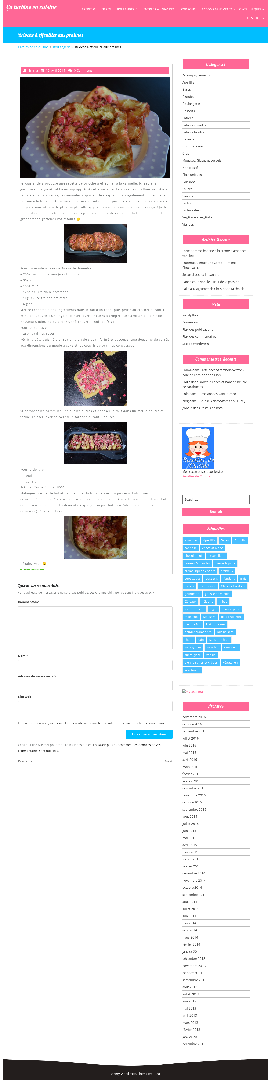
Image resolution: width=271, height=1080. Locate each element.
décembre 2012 (193, 1044)
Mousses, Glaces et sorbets (201, 160)
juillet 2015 (190, 823)
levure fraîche (194, 609)
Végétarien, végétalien (198, 217)
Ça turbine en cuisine (31, 7)
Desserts (254, 18)
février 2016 (191, 774)
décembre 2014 (193, 873)
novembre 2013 (194, 966)
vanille (211, 655)
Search (216, 511)
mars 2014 (190, 937)
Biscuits (188, 96)
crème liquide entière (200, 571)
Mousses (209, 617)
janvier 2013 (191, 1037)
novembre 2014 (194, 880)
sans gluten (193, 647)
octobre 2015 (192, 802)
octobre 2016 (192, 724)
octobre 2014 (192, 887)
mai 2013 (189, 1008)
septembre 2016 (194, 731)
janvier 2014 (191, 951)
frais (243, 578)
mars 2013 (190, 1022)
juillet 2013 (190, 994)
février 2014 (191, 944)
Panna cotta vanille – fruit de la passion (210, 282)
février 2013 (191, 1029)
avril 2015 (189, 845)
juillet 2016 (190, 738)
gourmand (192, 594)
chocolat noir (194, 556)
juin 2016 (189, 745)
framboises (208, 586)
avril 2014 (189, 930)
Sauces (187, 189)
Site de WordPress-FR (197, 343)
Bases (106, 9)
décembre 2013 (193, 958)
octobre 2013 (192, 973)
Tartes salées (191, 210)
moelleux (191, 617)
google (187, 408)
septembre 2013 (194, 980)
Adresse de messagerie (37, 676)
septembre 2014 (194, 895)
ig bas (223, 601)
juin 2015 (189, 830)
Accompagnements (217, 9)
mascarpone (231, 609)
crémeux (227, 571)
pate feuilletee (231, 617)
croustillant (217, 556)
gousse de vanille (217, 594)
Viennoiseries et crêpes (201, 662)
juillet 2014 (190, 909)
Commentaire (28, 602)
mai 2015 (189, 838)
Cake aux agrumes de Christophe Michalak (213, 289)
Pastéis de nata (212, 408)
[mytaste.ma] (192, 691)
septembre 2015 (194, 809)
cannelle (191, 548)
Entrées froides (193, 132)
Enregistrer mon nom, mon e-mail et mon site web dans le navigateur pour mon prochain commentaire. (92, 723)
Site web (24, 697)
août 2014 (189, 902)
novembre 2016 (194, 717)
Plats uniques (250, 9)
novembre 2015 (194, 795)
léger (213, 609)
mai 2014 (189, 923)
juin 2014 (189, 916)
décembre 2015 (193, 788)
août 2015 (189, 816)
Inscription (190, 315)
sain (201, 640)
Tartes (186, 203)
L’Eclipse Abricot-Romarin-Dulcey (221, 401)
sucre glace (193, 655)
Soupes (187, 196)
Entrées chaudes (194, 125)
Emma (187, 370)
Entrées (149, 9)
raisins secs (225, 632)
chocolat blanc (212, 548)
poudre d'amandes (198, 632)
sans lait (212, 647)
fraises (189, 586)
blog (185, 401)
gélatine (207, 601)
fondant (229, 578)
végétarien (192, 670)
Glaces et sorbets (233, 586)
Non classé (190, 167)
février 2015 (191, 859)
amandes (191, 540)
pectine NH (192, 624)
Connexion (190, 322)
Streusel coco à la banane (200, 274)
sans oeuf (231, 647)
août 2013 (189, 987)
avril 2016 (189, 759)
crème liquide (225, 563)
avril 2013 (189, 1015)
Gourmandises (193, 146)
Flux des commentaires (199, 336)
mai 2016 (189, 752)
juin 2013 (189, 1001)
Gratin (186, 153)
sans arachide (219, 640)
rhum (188, 640)
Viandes (168, 9)
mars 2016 (190, 767)
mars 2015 (190, 852)
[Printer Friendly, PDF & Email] (32, 569)
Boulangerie (127, 9)
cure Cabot (192, 578)
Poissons (188, 9)
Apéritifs (89, 9)
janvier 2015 (191, 866)
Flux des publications (197, 329)
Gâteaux (188, 139)
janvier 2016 (191, 781)
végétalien (230, 662)
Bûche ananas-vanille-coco (216, 394)
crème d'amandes (197, 563)
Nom (23, 656)
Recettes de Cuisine (196, 476)
